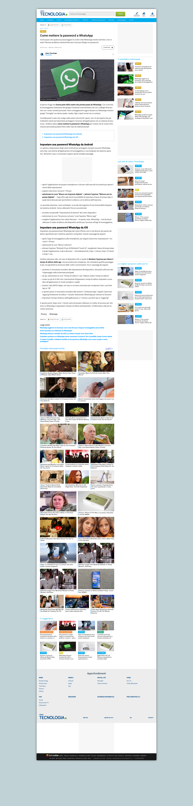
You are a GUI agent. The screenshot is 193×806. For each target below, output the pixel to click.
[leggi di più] (113, 54)
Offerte (41, 691)
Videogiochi (42, 705)
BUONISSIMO (136, 755)
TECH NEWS (101, 653)
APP (61, 653)
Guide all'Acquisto (132, 683)
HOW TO (85, 20)
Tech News (42, 686)
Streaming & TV (44, 702)
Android (70, 681)
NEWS (42, 20)
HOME (41, 28)
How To (129, 681)
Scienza (41, 688)
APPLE (59, 20)
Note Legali (59, 758)
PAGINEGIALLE (74, 755)
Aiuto (89, 758)
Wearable (100, 681)
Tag (131, 717)
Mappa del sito (108, 717)
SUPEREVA (143, 755)
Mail (144, 16)
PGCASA (93, 755)
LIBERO (61, 755)
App (69, 686)
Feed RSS (85, 717)
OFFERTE (111, 20)
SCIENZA (100, 632)
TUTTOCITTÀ (110, 755)
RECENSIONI (122, 20)
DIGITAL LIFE (101, 677)
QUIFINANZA (128, 755)
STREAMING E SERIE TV (71, 20)
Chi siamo (52, 758)
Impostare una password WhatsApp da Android (63, 134)
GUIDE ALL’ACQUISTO (46, 632)
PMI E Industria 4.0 (133, 697)
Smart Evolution (102, 683)
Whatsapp (53, 314)
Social (41, 700)
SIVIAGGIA (121, 755)
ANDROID (50, 20)
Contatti (150, 717)
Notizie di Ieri (43, 683)
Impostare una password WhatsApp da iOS (61, 137)
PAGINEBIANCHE (101, 755)
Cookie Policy (71, 758)
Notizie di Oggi (43, 681)
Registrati (137, 16)
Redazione (72, 697)
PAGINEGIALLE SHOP (84, 755)
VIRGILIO (66, 755)
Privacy (44, 314)
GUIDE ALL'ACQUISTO (98, 20)
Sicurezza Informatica (105, 697)
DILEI (116, 755)
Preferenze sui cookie (81, 758)
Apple (70, 683)
